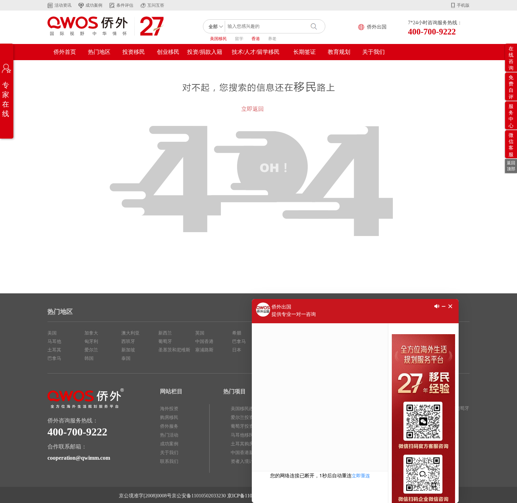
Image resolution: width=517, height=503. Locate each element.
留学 (239, 38)
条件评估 (124, 5)
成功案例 (93, 5)
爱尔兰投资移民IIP (249, 417)
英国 (199, 333)
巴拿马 (54, 358)
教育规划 (339, 52)
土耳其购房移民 (247, 443)
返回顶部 (511, 165)
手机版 (463, 5)
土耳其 (54, 349)
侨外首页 (64, 52)
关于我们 (373, 52)
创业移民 (168, 52)
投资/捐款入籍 (204, 52)
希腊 (236, 333)
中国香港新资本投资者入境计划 (249, 457)
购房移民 (169, 417)
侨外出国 (377, 27)
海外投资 (169, 408)
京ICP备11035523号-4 (250, 495)
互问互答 (155, 5)
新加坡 (128, 349)
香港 (255, 38)
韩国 (89, 358)
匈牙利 (91, 341)
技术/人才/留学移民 (256, 52)
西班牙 (128, 341)
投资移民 (133, 52)
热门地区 (99, 52)
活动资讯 (63, 5)
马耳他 (54, 341)
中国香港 (204, 341)
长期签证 (304, 52)
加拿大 (91, 333)
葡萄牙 (165, 341)
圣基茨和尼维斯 (174, 349)
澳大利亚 (130, 333)
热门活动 (169, 435)
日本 (236, 349)
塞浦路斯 (204, 349)
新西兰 (165, 333)
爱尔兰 (91, 349)
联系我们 (169, 461)
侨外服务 (169, 426)
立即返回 (252, 109)
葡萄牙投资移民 (247, 426)
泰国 (125, 358)
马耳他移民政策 (247, 435)
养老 (272, 38)
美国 (52, 333)
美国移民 (218, 38)
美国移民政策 (244, 408)
